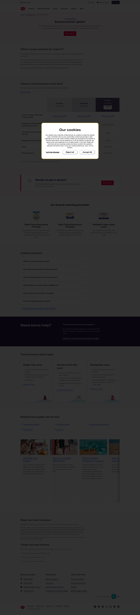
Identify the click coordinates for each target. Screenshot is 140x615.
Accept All (87, 152)
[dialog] (70, 141)
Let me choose (52, 152)
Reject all (70, 152)
